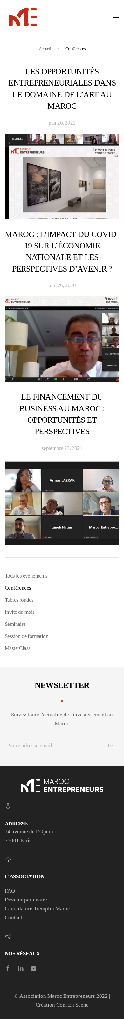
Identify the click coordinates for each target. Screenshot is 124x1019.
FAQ (10, 891)
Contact (13, 917)
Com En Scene (72, 1005)
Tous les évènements (26, 576)
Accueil (45, 49)
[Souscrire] (111, 745)
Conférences (18, 588)
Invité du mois (20, 612)
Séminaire (15, 624)
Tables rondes (19, 600)
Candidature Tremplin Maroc (37, 909)
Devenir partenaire (26, 900)
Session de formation (26, 636)
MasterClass (17, 648)
